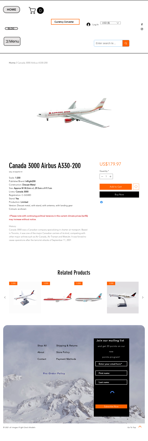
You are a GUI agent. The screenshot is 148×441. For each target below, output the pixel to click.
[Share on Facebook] (101, 202)
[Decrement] (102, 176)
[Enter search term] (125, 43)
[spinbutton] (106, 176)
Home (12, 62)
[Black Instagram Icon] (141, 29)
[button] (37, 10)
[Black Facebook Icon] (141, 24)
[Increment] (110, 176)
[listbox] (110, 23)
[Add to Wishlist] (136, 187)
